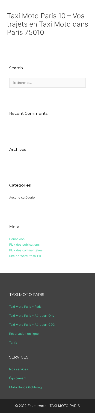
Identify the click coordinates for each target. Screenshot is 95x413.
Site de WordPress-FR (25, 256)
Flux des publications (24, 244)
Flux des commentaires (26, 250)
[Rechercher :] (47, 82)
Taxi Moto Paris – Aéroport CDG (32, 324)
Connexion (17, 239)
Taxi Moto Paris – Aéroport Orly (31, 315)
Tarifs (13, 342)
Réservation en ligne (24, 333)
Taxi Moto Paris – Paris (25, 306)
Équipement (18, 378)
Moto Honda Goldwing (25, 387)
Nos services (18, 369)
